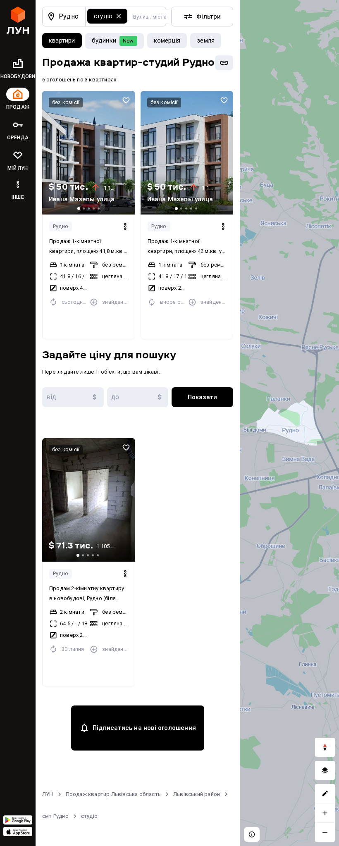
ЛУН (47, 794)
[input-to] (138, 397)
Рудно (60, 226)
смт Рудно (55, 816)
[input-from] (73, 397)
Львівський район (196, 794)
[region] (289, 423)
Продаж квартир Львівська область (113, 794)
